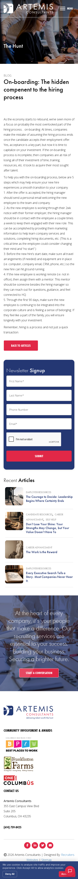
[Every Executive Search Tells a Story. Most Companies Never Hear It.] (14, 574)
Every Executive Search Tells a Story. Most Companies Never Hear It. (49, 577)
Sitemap (46, 860)
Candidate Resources (39, 514)
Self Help (51, 519)
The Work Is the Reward (41, 552)
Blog (7, 75)
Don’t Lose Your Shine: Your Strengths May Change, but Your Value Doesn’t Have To (47, 528)
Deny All (9, 873)
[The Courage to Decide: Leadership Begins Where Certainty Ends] (14, 496)
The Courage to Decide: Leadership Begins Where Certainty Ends (49, 499)
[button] (21, 345)
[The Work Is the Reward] (14, 549)
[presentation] (33, 439)
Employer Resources (38, 492)
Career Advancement (39, 547)
